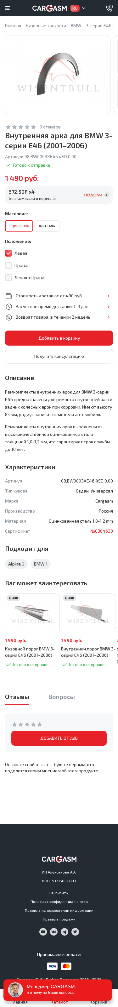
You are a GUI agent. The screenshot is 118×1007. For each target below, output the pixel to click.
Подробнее (108, 296)
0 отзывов (50, 126)
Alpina (16, 563)
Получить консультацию (59, 356)
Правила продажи (59, 919)
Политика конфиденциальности (59, 901)
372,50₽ (22, 192)
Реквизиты (59, 892)
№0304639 (101, 531)
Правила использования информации (59, 910)
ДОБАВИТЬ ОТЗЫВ (59, 738)
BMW (41, 563)
